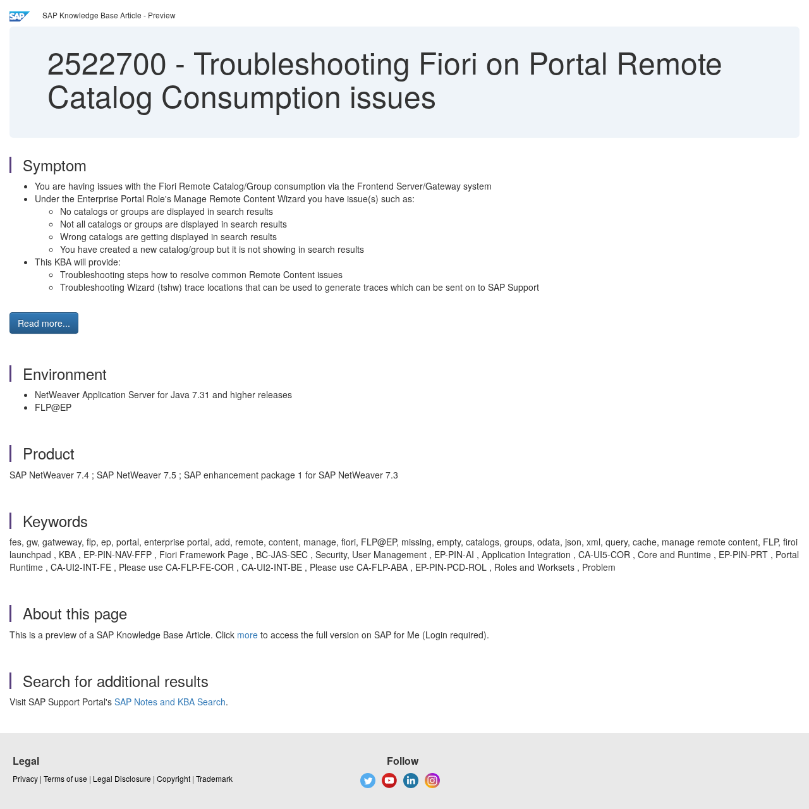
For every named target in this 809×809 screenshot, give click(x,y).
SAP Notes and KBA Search (170, 701)
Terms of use (65, 778)
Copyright (173, 778)
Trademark (214, 778)
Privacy (25, 778)
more (247, 634)
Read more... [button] (44, 323)
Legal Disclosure (122, 778)
